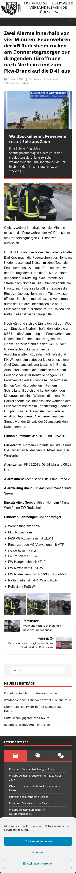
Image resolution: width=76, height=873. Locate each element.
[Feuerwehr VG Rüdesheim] (38, 15)
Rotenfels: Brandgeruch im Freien (27, 725)
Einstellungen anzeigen (38, 863)
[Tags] (38, 755)
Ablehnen (38, 852)
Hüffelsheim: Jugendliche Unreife (26, 718)
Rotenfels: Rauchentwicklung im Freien (30, 693)
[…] (22, 171)
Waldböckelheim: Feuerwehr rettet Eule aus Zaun (37, 700)
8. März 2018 (15, 79)
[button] (70, 21)
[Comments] (60, 755)
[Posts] (15, 755)
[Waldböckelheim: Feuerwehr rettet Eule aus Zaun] (38, 110)
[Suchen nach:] (38, 670)
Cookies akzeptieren (38, 841)
